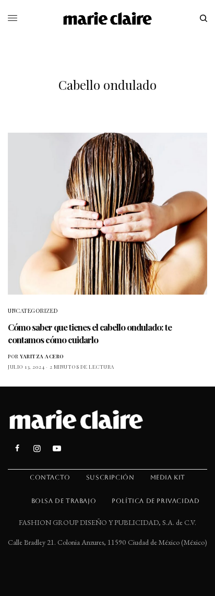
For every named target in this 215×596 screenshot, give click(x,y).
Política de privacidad (155, 501)
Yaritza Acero (42, 356)
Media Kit (167, 477)
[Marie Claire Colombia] (107, 18)
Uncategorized (33, 310)
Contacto (50, 477)
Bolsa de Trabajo (64, 501)
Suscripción (110, 477)
